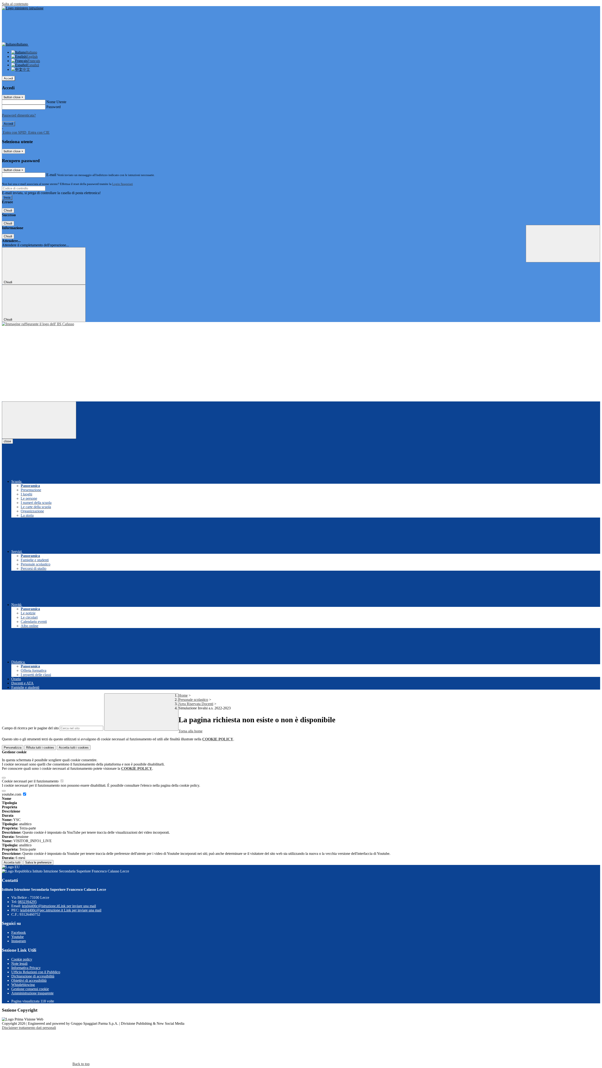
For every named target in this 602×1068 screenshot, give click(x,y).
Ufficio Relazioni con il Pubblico (35, 972)
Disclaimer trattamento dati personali (29, 1028)
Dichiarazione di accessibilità (32, 976)
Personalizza (12, 747)
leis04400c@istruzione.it (59, 906)
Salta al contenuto (15, 4)
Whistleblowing (23, 985)
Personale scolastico (193, 700)
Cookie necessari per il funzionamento (30, 781)
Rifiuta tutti (40, 747)
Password (53, 107)
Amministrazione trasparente (32, 993)
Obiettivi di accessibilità (29, 980)
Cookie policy (21, 959)
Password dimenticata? (19, 115)
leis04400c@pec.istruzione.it (60, 910)
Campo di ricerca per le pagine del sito (30, 728)
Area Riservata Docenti (195, 704)
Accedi (8, 78)
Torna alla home (190, 731)
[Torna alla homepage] (38, 324)
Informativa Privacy (26, 968)
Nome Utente (56, 102)
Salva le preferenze (38, 862)
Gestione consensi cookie (30, 989)
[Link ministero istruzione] (23, 8)
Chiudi (8, 210)
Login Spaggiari (122, 184)
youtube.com (12, 794)
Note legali (19, 964)
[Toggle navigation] (39, 420)
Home (183, 695)
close (7, 441)
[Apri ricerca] (563, 243)
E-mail (51, 175)
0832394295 (27, 902)
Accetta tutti (74, 747)
